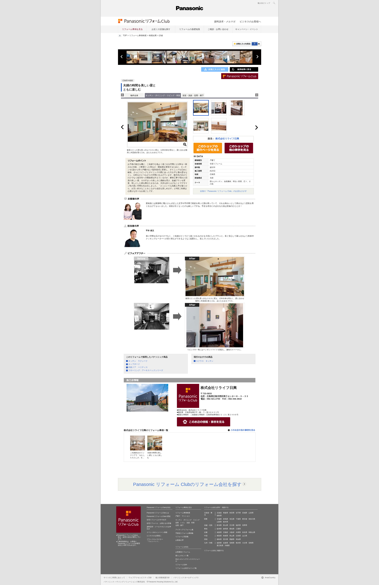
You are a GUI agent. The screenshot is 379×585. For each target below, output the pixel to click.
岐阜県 (219, 529)
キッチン (178, 520)
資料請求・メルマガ (224, 21)
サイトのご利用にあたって (114, 577)
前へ (121, 56)
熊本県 (238, 543)
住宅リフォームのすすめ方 (156, 520)
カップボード (134, 364)
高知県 (238, 539)
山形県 (251, 513)
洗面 (188, 523)
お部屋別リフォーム (182, 552)
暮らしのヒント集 (181, 555)
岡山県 (231, 536)
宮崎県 (251, 543)
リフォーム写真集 (181, 536)
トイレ (182, 523)
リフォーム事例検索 (138, 36)
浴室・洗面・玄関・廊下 (193, 95)
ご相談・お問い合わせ (218, 29)
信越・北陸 (208, 525)
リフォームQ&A (181, 564)
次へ (257, 56)
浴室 (177, 523)
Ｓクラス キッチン (204, 361)
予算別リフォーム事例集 (184, 533)
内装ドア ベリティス (138, 367)
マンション (186, 516)
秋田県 (231, 513)
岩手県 (238, 513)
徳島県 (219, 539)
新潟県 (219, 525)
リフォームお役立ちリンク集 (186, 568)
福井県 (238, 525)
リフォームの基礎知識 (189, 29)
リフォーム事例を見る (132, 29)
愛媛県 (231, 539)
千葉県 (238, 519)
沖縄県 (227, 545)
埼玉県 (231, 519)
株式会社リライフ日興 (227, 138)
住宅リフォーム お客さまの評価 (159, 523)
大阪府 (231, 532)
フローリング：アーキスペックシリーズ (145, 370)
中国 (205, 536)
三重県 (238, 529)
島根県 (225, 536)
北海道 (219, 513)
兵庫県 (238, 532)
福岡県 (219, 543)
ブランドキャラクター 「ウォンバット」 (155, 540)
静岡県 (225, 529)
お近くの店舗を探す (161, 29)
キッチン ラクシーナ (138, 361)
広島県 (238, 536)
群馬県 (225, 519)
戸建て (177, 516)
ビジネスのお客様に (154, 536)
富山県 (225, 525)
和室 (193, 523)
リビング (196, 520)
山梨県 (219, 522)
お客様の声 (179, 540)
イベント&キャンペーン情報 (157, 532)
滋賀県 (219, 532)
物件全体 (134, 95)
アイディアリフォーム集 (184, 529)
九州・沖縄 (208, 543)
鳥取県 (219, 536)
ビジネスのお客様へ (250, 21)
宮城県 (244, 513)
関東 (205, 519)
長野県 (244, 525)
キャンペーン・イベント (246, 29)
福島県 (219, 515)
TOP (125, 36)
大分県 (244, 543)
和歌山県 (252, 532)
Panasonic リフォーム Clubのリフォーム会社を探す (187, 484)
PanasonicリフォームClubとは (158, 513)
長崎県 (231, 543)
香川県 (225, 539)
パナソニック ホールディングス (186, 577)
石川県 (231, 525)
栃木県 (225, 522)
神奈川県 (252, 519)
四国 (205, 539)
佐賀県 (225, 543)
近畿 (205, 532)
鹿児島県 (220, 545)
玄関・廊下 (179, 525)
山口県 (244, 536)
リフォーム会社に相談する (214, 550)
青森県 (225, 513)
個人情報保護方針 (162, 577)
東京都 (244, 519)
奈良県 (244, 532)
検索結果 (153, 36)
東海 (205, 529)
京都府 (225, 532)
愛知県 (231, 529)
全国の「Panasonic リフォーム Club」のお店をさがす (223, 191)
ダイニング (187, 520)
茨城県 (219, 519)
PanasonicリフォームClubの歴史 (159, 516)
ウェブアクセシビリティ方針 (140, 577)
